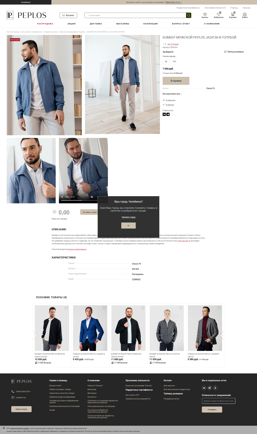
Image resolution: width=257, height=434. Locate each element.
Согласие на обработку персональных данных (98, 411)
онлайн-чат (21, 397)
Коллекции (150, 24)
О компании (212, 24)
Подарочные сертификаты (188, 8)
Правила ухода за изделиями (62, 397)
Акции (72, 24)
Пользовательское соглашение (101, 406)
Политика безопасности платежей (64, 406)
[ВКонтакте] (164, 114)
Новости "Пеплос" (95, 386)
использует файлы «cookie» (19, 428)
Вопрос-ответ (181, 24)
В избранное (170, 100)
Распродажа (45, 24)
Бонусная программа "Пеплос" (139, 386)
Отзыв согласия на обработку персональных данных (101, 417)
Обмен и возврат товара (60, 389)
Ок (128, 226)
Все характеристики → (172, 94)
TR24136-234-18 (184, 241)
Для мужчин (169, 386)
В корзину (176, 80)
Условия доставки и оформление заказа (63, 402)
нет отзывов (172, 44)
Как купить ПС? (132, 395)
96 (166, 61)
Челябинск (26, 2)
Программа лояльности (215, 8)
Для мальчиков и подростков (177, 389)
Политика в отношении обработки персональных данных (103, 402)
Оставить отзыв (90, 212)
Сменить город (128, 217)
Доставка (96, 24)
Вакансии (92, 389)
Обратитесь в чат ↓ (173, 2)
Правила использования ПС (138, 399)
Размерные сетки (171, 399)
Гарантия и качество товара (61, 393)
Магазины (122, 24)
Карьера (246, 8)
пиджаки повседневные (76, 249)
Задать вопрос (21, 409)
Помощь (234, 8)
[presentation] (35, 335)
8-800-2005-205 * (23, 391)
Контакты (92, 397)
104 (174, 61)
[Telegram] (168, 114)
